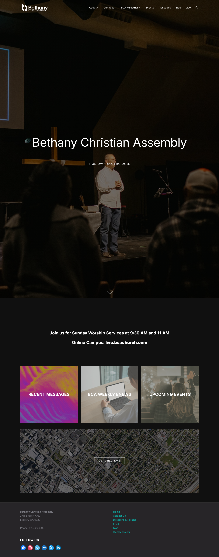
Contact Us (119, 515)
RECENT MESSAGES (48, 394)
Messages (164, 7)
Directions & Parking (124, 519)
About (93, 7)
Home (116, 511)
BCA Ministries (130, 7)
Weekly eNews (121, 531)
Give (188, 7)
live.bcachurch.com (126, 342)
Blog (178, 7)
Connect (109, 7)
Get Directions (109, 460)
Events (150, 7)
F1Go (116, 523)
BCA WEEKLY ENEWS (109, 394)
